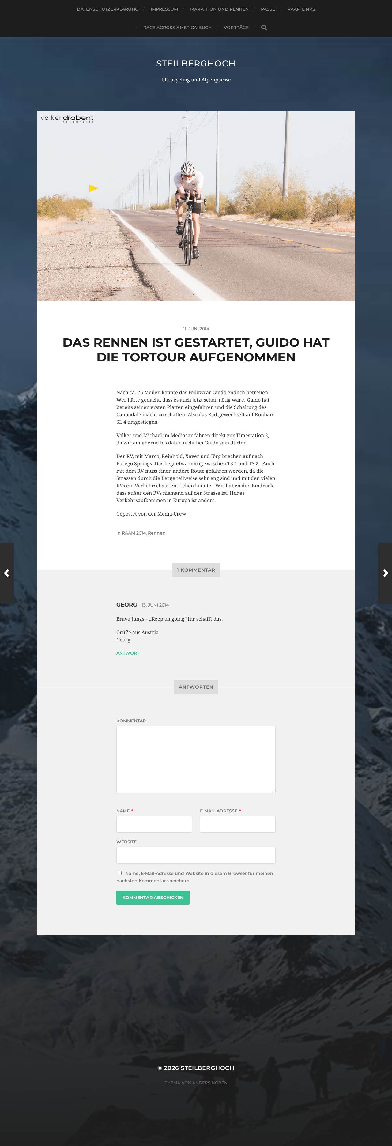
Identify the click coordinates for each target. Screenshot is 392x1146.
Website (126, 842)
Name (124, 811)
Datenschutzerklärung (107, 9)
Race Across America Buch (177, 27)
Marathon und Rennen (219, 9)
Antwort (127, 653)
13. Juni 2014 (155, 605)
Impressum (164, 9)
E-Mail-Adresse (220, 811)
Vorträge (236, 27)
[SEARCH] (264, 28)
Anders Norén (210, 1082)
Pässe (268, 9)
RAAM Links (301, 9)
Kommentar (131, 721)
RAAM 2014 (134, 533)
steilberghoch (196, 63)
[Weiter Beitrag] (385, 573)
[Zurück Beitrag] (7, 573)
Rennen (157, 533)
